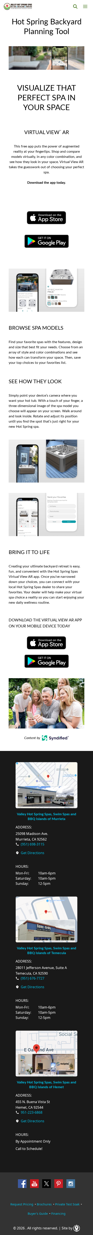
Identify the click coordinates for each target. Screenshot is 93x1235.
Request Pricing (21, 1204)
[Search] (75, 6)
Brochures (44, 1204)
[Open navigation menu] (85, 6)
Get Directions (32, 852)
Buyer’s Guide (38, 1213)
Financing (58, 1213)
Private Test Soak (67, 1204)
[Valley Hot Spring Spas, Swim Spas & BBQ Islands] (17, 6)
